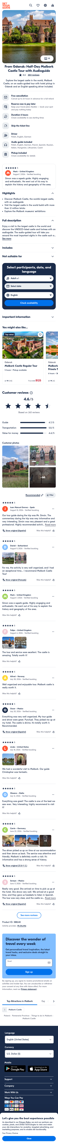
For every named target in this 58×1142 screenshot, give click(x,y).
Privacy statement (29, 989)
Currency (9, 1047)
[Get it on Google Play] (15, 1069)
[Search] (30, 5)
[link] (23, 358)
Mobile (8, 1062)
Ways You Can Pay (14, 1098)
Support (8, 1079)
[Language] (45, 5)
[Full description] (53, 220)
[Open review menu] (53, 509)
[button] (29, 75)
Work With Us (11, 1092)
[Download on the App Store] (38, 1069)
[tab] (19, 1001)
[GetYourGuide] (6, 6)
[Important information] (53, 317)
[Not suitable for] (53, 256)
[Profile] (53, 5)
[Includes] (53, 248)
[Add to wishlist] (40, 334)
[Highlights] (53, 193)
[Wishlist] (38, 5)
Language (10, 1033)
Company (9, 1086)
